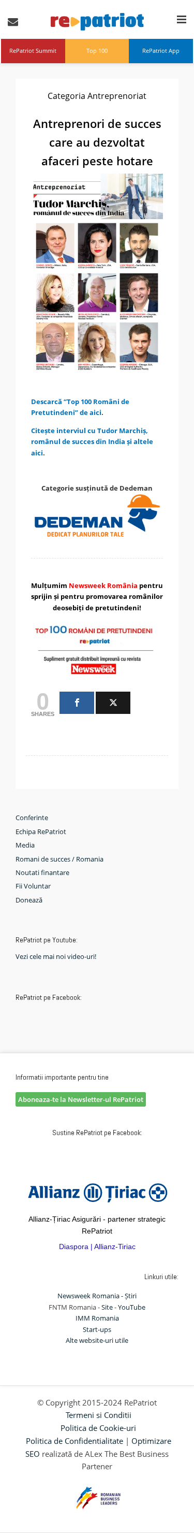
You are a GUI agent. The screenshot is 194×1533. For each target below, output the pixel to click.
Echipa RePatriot (41, 831)
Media (25, 845)
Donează (29, 900)
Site (107, 1307)
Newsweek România (103, 585)
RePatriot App (161, 50)
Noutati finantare (42, 872)
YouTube (131, 1307)
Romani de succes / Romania (59, 859)
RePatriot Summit (32, 50)
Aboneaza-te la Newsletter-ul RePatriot (80, 1099)
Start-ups (97, 1329)
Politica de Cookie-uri (98, 1428)
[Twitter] (113, 703)
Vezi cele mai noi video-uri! (56, 956)
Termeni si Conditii (98, 1415)
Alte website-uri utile (97, 1340)
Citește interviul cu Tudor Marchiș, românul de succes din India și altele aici (92, 441)
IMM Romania (97, 1318)
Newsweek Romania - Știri (97, 1295)
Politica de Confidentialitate (74, 1441)
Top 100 (97, 50)
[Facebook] (76, 703)
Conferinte (32, 817)
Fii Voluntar (33, 886)
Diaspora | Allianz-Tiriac (97, 1246)
